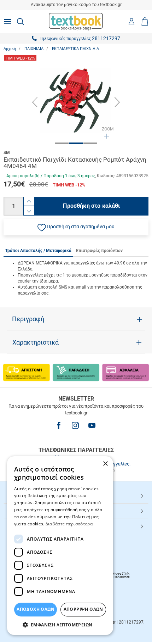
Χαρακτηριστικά (35, 342)
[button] (76, 227)
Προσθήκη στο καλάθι (91, 205)
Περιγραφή (28, 319)
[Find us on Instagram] (75, 425)
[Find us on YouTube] (92, 425)
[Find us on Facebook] (58, 425)
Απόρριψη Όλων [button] (83, 609)
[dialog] (60, 545)
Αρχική (10, 48)
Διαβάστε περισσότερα (69, 524)
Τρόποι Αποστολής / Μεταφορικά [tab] (38, 250)
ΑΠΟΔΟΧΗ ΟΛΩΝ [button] (35, 609)
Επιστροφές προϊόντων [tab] (99, 250)
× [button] (105, 464)
